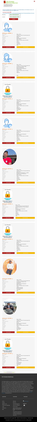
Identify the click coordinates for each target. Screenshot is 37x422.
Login (3, 406)
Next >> (13, 372)
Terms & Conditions (16, 405)
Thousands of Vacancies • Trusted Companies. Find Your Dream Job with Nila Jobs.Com (17, 413)
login (7, 96)
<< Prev (5, 372)
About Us (14, 402)
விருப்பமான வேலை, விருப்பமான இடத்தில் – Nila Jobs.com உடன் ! (17, 409)
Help (3, 409)
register (10, 96)
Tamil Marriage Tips (16, 403)
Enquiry (3, 402)
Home (3, 401)
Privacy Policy (15, 406)
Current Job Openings (6, 405)
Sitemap (14, 401)
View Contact (8, 47)
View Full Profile (25, 47)
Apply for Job (4, 403)
